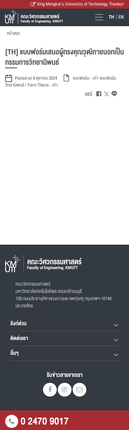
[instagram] (65, 390)
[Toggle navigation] (99, 17)
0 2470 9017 (45, 421)
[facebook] (50, 390)
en (121, 17)
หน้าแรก (13, 33)
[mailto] (79, 390)
